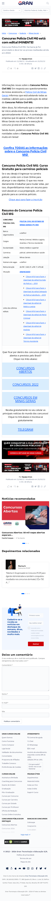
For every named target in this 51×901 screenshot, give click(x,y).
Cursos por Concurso (10, 796)
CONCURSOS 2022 (25, 384)
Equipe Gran (27, 59)
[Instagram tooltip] (28, 869)
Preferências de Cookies (11, 767)
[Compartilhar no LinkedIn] (38, 68)
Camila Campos (7, 538)
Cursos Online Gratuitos (11, 814)
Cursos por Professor (10, 807)
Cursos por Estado (9, 803)
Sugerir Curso (32, 792)
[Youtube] (24, 869)
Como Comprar (8, 745)
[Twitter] (41, 869)
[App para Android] (20, 869)
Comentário (7, 665)
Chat (31, 741)
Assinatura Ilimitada (10, 778)
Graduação (6, 789)
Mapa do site (26, 862)
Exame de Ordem (9, 785)
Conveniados (7, 756)
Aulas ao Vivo (32, 785)
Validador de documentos (12, 752)
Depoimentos (32, 778)
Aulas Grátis (32, 789)
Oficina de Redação (9, 811)
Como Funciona (8, 741)
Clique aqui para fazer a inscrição (25, 199)
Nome (5, 694)
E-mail (5, 703)
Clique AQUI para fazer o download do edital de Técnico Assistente (34, 337)
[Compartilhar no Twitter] (35, 68)
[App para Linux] (11, 869)
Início (4, 33)
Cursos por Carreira (10, 800)
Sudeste (23, 33)
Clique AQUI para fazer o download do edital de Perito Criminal (34, 314)
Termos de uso (25, 858)
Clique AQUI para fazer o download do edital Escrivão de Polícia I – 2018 (34, 280)
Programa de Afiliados (11, 760)
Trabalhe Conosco (9, 763)
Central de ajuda (35, 737)
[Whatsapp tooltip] (32, 869)
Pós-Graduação (8, 792)
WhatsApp (33, 745)
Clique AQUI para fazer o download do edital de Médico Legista (34, 303)
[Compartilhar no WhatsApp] (41, 68)
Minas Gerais (34, 33)
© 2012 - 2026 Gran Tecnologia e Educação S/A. (25, 852)
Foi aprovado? (35, 766)
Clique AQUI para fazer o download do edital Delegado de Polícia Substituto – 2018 (35, 291)
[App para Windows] (7, 869)
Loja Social (6, 749)
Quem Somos (7, 737)
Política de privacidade (25, 855)
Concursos (13, 33)
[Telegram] (45, 869)
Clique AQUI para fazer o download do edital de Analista (34, 326)
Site (3, 711)
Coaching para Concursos (12, 781)
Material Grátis (33, 781)
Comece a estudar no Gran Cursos (25, 453)
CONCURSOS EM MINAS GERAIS (25, 399)
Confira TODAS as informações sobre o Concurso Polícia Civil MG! (25, 151)
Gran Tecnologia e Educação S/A (36, 876)
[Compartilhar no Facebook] (32, 68)
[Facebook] (36, 869)
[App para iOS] (15, 869)
